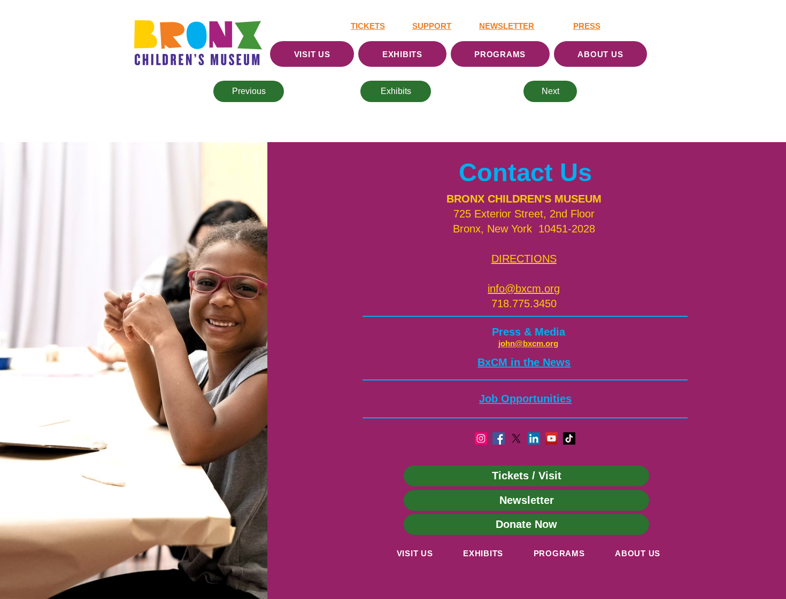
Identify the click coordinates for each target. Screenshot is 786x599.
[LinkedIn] (534, 438)
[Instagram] (481, 438)
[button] (524, 259)
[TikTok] (569, 438)
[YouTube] (551, 438)
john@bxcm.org (528, 343)
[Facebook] (498, 438)
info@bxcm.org (524, 288)
